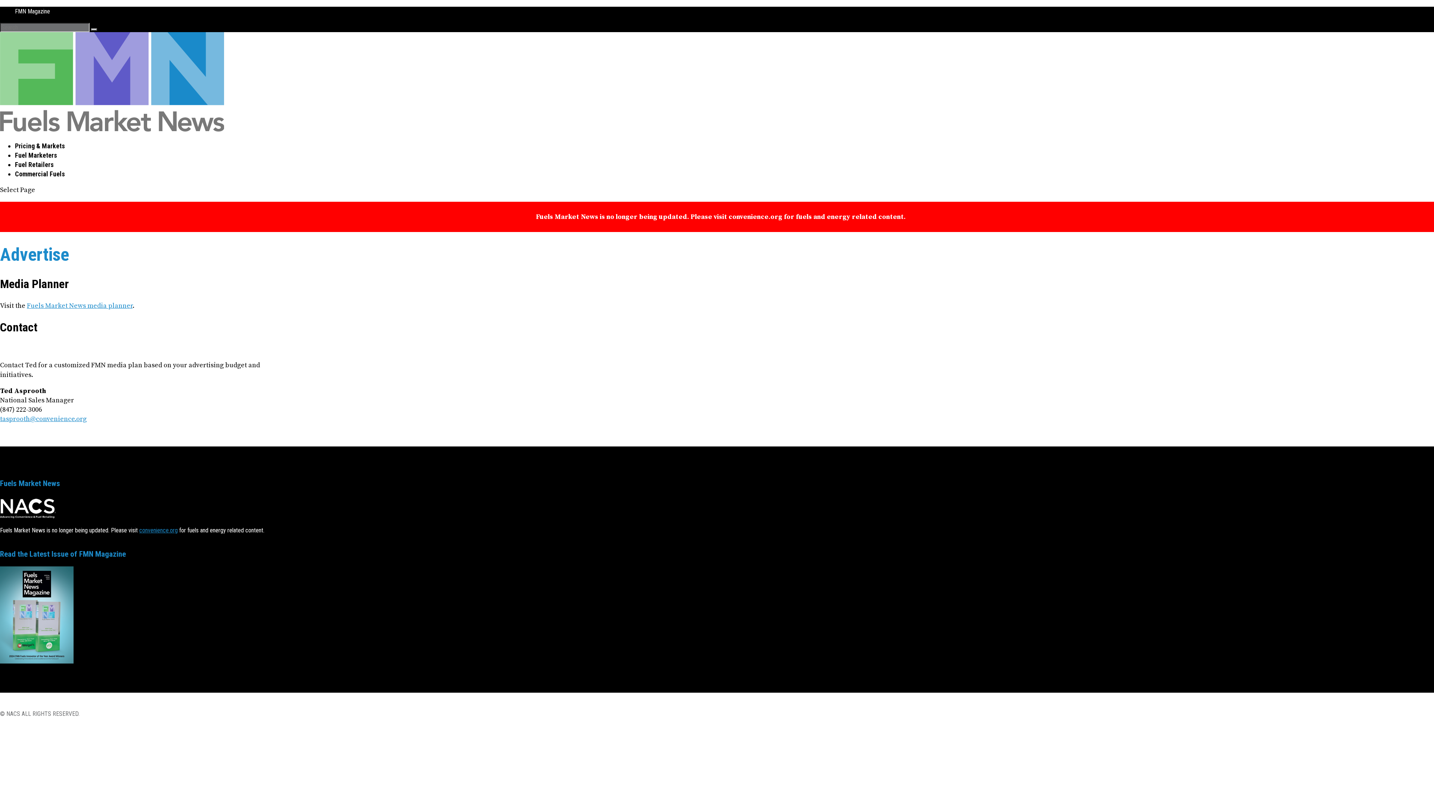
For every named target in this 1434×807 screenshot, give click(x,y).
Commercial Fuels (40, 174)
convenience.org (158, 555)
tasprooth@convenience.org (43, 437)
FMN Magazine (32, 11)
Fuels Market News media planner (80, 313)
